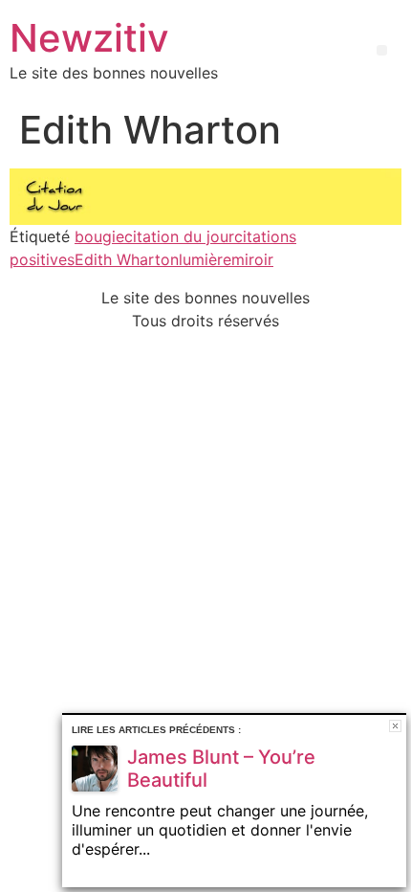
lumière (205, 259)
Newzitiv (89, 37)
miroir (252, 259)
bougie (99, 236)
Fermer (395, 726)
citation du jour (179, 236)
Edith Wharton (127, 259)
